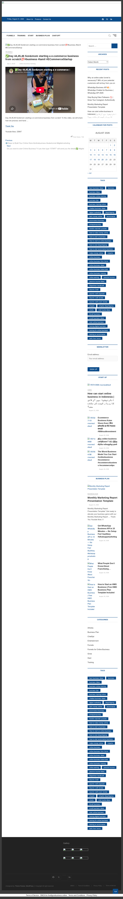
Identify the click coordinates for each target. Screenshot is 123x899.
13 (103, 154)
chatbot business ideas (97, 208)
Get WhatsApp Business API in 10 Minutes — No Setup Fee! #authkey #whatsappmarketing (107, 531)
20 (103, 159)
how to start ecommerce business (101, 249)
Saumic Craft (93, 289)
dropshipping (109, 212)
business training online (97, 204)
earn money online (95, 216)
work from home (95, 338)
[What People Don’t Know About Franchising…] (91, 571)
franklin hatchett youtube (98, 228)
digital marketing (95, 212)
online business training (27, 64)
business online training (97, 196)
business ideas (94, 192)
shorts (91, 310)
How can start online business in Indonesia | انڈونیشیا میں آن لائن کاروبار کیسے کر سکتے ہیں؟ (102, 114)
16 (114, 154)
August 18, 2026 (104, 469)
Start (31, 36)
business (111, 188)
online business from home (98, 261)
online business (94, 257)
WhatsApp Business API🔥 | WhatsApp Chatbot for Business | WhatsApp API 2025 (101, 90)
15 (110, 154)
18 (95, 159)
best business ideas (96, 188)
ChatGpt (56, 36)
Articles (90, 627)
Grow (90, 653)
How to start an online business (100, 241)
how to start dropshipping (98, 245)
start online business (96, 322)
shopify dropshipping (106, 306)
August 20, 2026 (104, 435)
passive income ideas (97, 281)
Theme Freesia (20, 886)
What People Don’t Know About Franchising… (106, 566)
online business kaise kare (98, 269)
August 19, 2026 (104, 448)
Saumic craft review (96, 298)
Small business (94, 314)
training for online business (98, 330)
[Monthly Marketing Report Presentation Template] (103, 487)
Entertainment (93, 640)
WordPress (29, 886)
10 (91, 154)
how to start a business (97, 237)
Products (38, 19)
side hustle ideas (104, 310)
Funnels (11, 36)
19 (99, 159)
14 (107, 154)
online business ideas (96, 265)
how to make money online (98, 232)
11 (95, 154)
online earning (94, 277)
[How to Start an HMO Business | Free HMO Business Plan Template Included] (91, 597)
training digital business (97, 326)
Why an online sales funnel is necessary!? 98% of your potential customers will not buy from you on (101, 80)
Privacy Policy (98, 886)
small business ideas (96, 318)
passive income (109, 277)
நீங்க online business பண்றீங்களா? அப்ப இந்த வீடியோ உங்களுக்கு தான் (107, 441)
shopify (91, 306)
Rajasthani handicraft (96, 285)
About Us (30, 19)
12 (99, 154)
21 (107, 159)
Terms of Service (111, 885)
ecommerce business (96, 220)
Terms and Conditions (76, 895)
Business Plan (43, 36)
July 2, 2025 (10, 64)
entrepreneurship (95, 224)
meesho (110, 253)
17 (91, 159)
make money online (96, 253)
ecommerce (111, 216)
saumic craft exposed (96, 293)
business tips (94, 200)
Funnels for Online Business (99, 649)
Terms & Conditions (84, 886)
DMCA (72, 886)
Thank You (9, 126)
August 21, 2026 (94, 410)
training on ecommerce (97, 334)
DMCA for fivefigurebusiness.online (53, 895)
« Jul (89, 173)
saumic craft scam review (98, 302)
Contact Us (47, 19)
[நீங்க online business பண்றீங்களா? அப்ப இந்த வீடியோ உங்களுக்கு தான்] (91, 443)
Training (21, 36)
